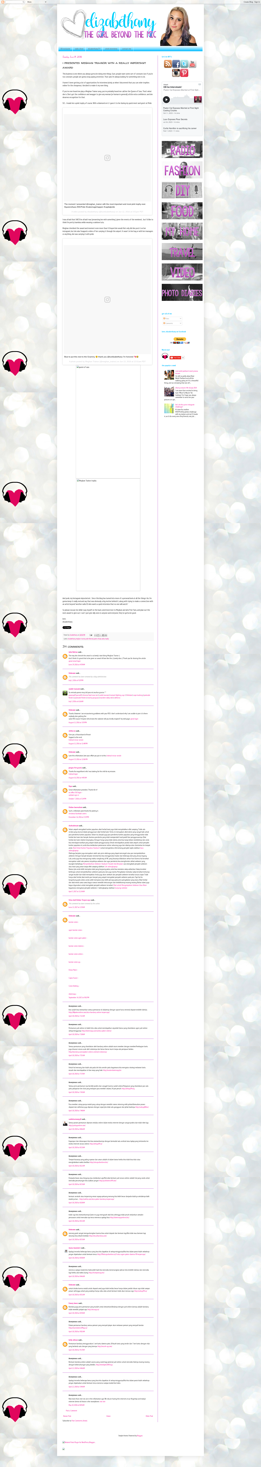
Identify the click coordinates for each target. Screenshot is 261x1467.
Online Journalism (75, 807)
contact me (126, 48)
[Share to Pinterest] (106, 635)
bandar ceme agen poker (77, 938)
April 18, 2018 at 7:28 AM (77, 1034)
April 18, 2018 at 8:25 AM (77, 1184)
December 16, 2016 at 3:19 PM (79, 817)
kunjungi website (121, 888)
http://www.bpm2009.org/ (104, 1364)
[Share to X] (100, 635)
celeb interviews (111, 48)
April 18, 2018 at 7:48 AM (77, 1110)
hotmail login (73, 774)
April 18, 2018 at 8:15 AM (77, 1147)
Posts (167, 318)
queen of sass (97, 639)
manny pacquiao (93, 697)
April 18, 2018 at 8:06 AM (77, 1129)
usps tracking (138, 695)
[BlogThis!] (98, 635)
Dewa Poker (73, 970)
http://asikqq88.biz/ (142, 1107)
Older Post (149, 1416)
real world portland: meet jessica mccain (186, 372)
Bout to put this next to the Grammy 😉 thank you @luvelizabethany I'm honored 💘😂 (101, 357)
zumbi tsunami (74, 689)
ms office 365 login (75, 792)
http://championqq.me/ (96, 1272)
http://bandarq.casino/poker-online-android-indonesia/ (88, 1052)
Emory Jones (73, 1303)
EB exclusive (65, 48)
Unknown (72, 673)
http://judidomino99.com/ (107, 1180)
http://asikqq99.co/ (140, 1291)
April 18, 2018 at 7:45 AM (77, 1092)
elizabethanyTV (94, 48)
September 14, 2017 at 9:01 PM (79, 997)
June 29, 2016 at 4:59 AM (77, 664)
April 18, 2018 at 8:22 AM (77, 1166)
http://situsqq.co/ (93, 1309)
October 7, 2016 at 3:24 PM (77, 798)
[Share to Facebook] (103, 635)
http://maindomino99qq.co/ (78, 1328)
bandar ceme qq (74, 962)
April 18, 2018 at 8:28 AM (77, 1202)
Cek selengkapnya (111, 866)
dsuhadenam (73, 825)
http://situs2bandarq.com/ (98, 1236)
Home (108, 1416)
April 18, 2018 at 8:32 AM (77, 1221)
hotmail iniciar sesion (76, 740)
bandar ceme (73, 922)
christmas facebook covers (77, 813)
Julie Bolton (73, 652)
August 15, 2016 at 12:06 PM (78, 759)
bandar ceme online (76, 954)
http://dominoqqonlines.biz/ (119, 1217)
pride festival (89, 639)
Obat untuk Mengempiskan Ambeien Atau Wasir (130, 885)
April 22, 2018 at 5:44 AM (77, 1386)
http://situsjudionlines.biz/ (99, 1162)
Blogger (139, 1435)
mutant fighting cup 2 (117, 695)
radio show (79, 48)
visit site (102, 1401)
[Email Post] (91, 635)
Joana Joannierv (75, 1248)
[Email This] (95, 635)
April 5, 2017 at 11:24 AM (77, 891)
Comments (169, 323)
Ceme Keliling (73, 986)
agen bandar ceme (75, 930)
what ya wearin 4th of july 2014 (186, 387)
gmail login (134, 719)
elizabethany (71, 639)
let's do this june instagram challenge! (184, 405)
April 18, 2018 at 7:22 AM (77, 1016)
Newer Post (67, 1416)
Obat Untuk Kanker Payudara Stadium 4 (86, 848)
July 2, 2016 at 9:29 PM (76, 680)
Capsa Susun (73, 978)
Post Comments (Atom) (79, 1420)
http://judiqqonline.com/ (77, 1125)
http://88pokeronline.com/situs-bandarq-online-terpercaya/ (89, 1012)
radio (103, 639)
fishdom (129, 695)
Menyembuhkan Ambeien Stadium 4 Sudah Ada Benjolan (103, 864)
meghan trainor (80, 639)
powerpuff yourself (75, 695)
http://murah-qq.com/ (104, 1346)
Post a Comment (71, 1410)
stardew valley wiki (106, 697)
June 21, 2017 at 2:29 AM (77, 907)
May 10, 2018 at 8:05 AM (76, 1405)
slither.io (117, 697)
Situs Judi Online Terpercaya (79, 900)
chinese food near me (90, 695)
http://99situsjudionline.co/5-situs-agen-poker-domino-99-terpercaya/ (121, 1254)
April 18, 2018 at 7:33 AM (77, 1055)
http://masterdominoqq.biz (112, 1070)
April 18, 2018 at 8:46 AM (77, 1276)
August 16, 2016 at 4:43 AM (78, 777)
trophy (107, 639)
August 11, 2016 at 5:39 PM (78, 722)
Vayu (70, 786)
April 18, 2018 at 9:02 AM (77, 1331)
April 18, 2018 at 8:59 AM (77, 1313)
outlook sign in (74, 795)
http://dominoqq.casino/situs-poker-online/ (96, 1031)
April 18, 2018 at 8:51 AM (77, 1294)
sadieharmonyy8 (75, 1119)
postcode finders (80, 697)
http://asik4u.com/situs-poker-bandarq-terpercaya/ (96, 1199)
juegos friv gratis (75, 767)
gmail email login (75, 661)
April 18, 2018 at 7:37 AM (77, 1073)
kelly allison (73, 1340)
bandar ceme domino (76, 946)
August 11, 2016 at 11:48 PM (78, 743)
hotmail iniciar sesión (114, 755)
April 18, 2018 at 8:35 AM (77, 1239)
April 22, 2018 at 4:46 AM (77, 1368)
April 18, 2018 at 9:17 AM (77, 1350)
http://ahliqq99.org (128, 1088)
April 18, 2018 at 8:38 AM (77, 1258)
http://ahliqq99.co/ (96, 1143)
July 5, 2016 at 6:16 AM (76, 701)
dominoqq (72, 994)
